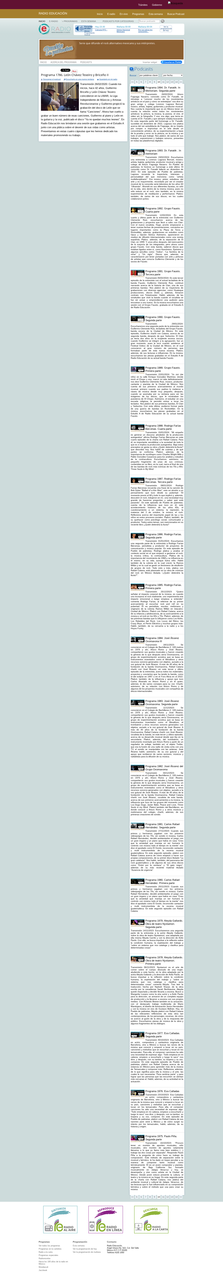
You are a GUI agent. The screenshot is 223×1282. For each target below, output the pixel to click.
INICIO (43, 62)
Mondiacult (43, 1267)
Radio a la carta (45, 1252)
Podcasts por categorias (118, 21)
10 (159, 82)
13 (172, 82)
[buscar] (175, 3)
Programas (138, 14)
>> (181, 82)
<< (132, 82)
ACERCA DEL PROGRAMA (63, 62)
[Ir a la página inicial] (36, 4)
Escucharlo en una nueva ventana (80, 79)
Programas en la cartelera (50, 1249)
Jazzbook (43, 1270)
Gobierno (157, 5)
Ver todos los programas (49, 1246)
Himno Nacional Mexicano (123, 31)
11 (163, 82)
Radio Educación (53, 13)
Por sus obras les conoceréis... (145, 31)
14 (176, 82)
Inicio (100, 14)
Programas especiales (48, 1255)
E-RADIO (53, 21)
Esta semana (156, 14)
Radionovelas (45, 1258)
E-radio (111, 14)
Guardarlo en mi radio (108, 79)
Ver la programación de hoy (166, 28)
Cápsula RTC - (101, 30)
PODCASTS (86, 62)
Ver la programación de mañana (87, 1252)
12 (167, 82)
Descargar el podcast (52, 79)
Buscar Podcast (175, 14)
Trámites (142, 5)
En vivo (124, 14)
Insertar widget (150, 62)
